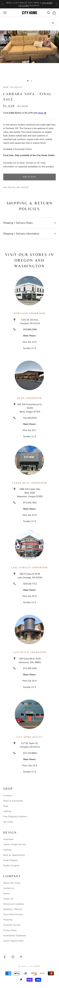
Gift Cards (8, 821)
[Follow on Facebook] (4, 956)
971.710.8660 (30, 753)
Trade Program (10, 860)
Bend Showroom (29, 398)
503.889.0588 (30, 329)
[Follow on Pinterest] (21, 956)
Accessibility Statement (14, 935)
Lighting (7, 811)
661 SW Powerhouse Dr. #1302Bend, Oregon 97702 (29, 408)
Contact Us (8, 888)
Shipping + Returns (12, 909)
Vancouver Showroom (29, 652)
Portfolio (7, 849)
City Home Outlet (29, 737)
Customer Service (11, 924)
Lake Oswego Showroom (29, 567)
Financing (7, 919)
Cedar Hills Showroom (29, 483)
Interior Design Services (14, 844)
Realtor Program (11, 865)
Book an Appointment (14, 855)
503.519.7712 (30, 583)
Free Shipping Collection (15, 816)
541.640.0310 (30, 417)
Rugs (5, 806)
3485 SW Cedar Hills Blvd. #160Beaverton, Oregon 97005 (29, 493)
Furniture (7, 795)
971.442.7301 (30, 502)
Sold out (29, 176)
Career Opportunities (13, 940)
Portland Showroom (29, 313)
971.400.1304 (30, 668)
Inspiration (8, 839)
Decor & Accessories (13, 800)
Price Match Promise (13, 914)
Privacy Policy (10, 930)
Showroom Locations (13, 903)
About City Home (11, 883)
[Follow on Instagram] (12, 956)
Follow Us (8, 898)
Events (6, 893)
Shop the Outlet (12, 87)
